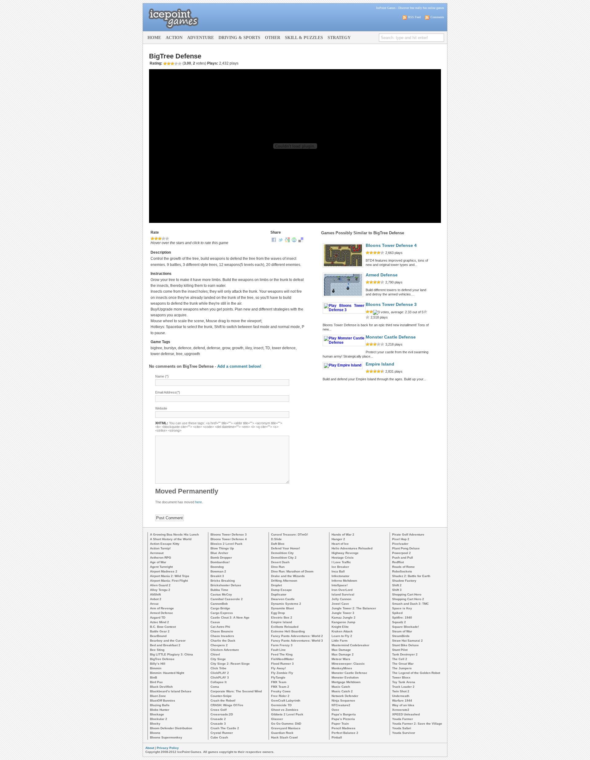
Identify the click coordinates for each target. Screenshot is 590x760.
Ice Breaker (340, 566)
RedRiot (398, 562)
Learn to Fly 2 (342, 636)
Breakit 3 (217, 576)
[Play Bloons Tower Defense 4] (343, 267)
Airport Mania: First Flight (169, 580)
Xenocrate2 (400, 709)
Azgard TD (157, 617)
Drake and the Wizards (288, 576)
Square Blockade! (405, 626)
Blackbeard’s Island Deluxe (170, 691)
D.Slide (276, 539)
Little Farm (340, 640)
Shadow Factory (404, 580)
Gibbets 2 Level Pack (287, 714)
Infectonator (340, 576)
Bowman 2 (218, 571)
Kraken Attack (342, 631)
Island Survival (343, 594)
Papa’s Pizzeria (343, 719)
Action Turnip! (160, 548)
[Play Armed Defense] (343, 297)
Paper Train (340, 723)
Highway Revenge (345, 553)
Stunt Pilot (399, 649)
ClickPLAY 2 (219, 673)
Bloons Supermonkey (166, 737)
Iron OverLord (342, 590)
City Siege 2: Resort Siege (230, 663)
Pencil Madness (344, 728)
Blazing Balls (160, 705)
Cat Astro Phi (220, 626)
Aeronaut (156, 553)
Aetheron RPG (160, 557)
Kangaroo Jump (343, 622)
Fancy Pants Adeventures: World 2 (297, 636)
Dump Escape (281, 590)
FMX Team (278, 682)
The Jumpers (402, 668)
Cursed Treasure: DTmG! (289, 534)
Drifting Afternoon (284, 580)
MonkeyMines (342, 668)
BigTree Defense (162, 659)
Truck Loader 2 (403, 686)
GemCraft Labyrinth (285, 700)
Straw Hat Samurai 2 (407, 640)
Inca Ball (338, 571)
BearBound (158, 636)
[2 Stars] (156, 238)
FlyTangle (278, 677)
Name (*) (162, 376)
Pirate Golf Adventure (408, 534)
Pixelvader (400, 543)
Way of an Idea (403, 705)
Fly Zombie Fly (282, 673)
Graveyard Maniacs (286, 728)
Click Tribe (218, 668)
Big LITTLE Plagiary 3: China (171, 654)
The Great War (403, 663)
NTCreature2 (341, 705)
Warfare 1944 (402, 700)
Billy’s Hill (157, 663)
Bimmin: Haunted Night (167, 673)
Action (174, 37)
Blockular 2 (158, 719)
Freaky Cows (281, 691)
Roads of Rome (403, 566)
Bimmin (155, 668)
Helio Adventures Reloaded (352, 548)
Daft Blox (278, 543)
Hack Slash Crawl (284, 737)
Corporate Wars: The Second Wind (236, 691)
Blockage (157, 714)
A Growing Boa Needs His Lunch (174, 534)
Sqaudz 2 (399, 622)
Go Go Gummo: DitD (286, 723)
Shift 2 (397, 585)
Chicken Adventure (224, 649)
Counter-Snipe (221, 696)
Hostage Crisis (343, 557)
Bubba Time (219, 590)
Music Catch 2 (342, 691)
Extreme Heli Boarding (288, 631)
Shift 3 (397, 590)
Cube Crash (219, 737)
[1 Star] (152, 238)
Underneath (400, 696)
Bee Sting (157, 649)
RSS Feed (414, 17)
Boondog (217, 566)
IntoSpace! (340, 585)
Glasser (277, 719)
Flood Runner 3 (282, 663)
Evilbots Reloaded (284, 626)
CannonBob (219, 603)
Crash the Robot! (222, 700)
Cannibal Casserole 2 (226, 599)
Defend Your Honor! (285, 548)
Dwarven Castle (283, 599)
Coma (214, 686)
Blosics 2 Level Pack (226, 543)
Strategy (339, 37)
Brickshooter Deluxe (225, 585)
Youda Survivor (403, 732)
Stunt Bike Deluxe (405, 645)
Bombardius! (220, 562)
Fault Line (278, 649)
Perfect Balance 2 (345, 732)
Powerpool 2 (401, 553)
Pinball (337, 737)
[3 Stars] (160, 238)
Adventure (200, 37)
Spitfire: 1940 (402, 617)
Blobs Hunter (159, 709)
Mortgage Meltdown (346, 682)
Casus (215, 622)
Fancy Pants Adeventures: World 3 (297, 640)
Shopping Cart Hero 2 (408, 599)
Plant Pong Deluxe (406, 548)
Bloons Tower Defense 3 (391, 304)
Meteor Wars (341, 659)
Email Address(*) (167, 392)
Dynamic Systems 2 (286, 603)
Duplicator (278, 594)
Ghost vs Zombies (284, 709)
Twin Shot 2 (400, 691)
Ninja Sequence (343, 700)
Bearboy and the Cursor (168, 640)
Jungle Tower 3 (343, 613)
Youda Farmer (402, 719)
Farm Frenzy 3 (282, 645)
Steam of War (402, 631)
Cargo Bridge (220, 608)
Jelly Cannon (341, 599)
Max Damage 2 (343, 654)
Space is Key (402, 608)
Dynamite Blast (282, 608)
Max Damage (341, 649)
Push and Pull (402, 557)
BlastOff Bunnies (162, 700)
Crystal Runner (221, 732)
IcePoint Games (385, 8)
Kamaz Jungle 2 (344, 617)
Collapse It (218, 682)
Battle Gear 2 (160, 631)
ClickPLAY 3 (219, 677)
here (198, 502)
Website (161, 408)
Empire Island (380, 364)
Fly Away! (278, 668)
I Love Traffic (341, 562)
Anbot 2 (155, 599)
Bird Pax (156, 682)
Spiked (397, 613)
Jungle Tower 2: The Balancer (354, 608)
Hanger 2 (338, 539)
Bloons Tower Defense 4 (391, 245)
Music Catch (341, 686)
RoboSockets (402, 571)
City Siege (218, 659)
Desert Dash (280, 562)
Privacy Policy (168, 748)
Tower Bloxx (401, 677)
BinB (153, 677)
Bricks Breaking (222, 580)
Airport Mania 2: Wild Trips (169, 576)
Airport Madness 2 (163, 571)
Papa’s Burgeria (344, 714)
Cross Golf (218, 709)
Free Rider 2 (280, 696)
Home (154, 37)
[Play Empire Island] (343, 365)
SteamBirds (401, 636)
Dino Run (278, 566)
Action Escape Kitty (164, 543)
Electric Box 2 (281, 617)
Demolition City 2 (284, 557)
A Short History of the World (170, 539)
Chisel (215, 654)
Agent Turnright (161, 566)
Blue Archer (219, 553)
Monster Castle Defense (391, 337)
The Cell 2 (399, 659)
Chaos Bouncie (221, 631)
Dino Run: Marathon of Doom (292, 571)
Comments (437, 17)
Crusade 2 (218, 719)
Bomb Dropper (221, 557)
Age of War (158, 562)
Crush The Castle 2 (224, 728)
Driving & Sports (239, 37)
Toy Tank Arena (403, 682)
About (149, 748)
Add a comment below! (239, 366)
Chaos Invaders (222, 636)
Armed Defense (382, 275)
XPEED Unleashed (406, 714)
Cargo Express (221, 613)
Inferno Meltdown (344, 580)
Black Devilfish (161, 686)
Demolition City (282, 553)
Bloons (155, 732)
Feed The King (282, 654)
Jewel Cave (340, 603)
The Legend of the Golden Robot (416, 673)
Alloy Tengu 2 (160, 590)
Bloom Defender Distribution (171, 728)
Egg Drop (278, 613)
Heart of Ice (340, 543)
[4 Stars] (163, 238)
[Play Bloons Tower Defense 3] (344, 310)
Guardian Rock (282, 732)
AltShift (155, 594)
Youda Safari (401, 728)
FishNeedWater (282, 659)
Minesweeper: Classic (348, 663)
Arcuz (154, 603)
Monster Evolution (345, 677)
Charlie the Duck (222, 640)
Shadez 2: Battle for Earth (411, 576)
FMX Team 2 (280, 686)
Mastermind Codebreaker (350, 645)
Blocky (155, 723)
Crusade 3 (218, 723)
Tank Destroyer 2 (405, 654)
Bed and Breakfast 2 (165, 645)
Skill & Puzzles (304, 37)
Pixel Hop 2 (400, 539)
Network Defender (345, 696)
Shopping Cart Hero (406, 594)
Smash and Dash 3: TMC (410, 603)
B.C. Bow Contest (163, 626)
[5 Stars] (167, 238)
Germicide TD (281, 705)
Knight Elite (340, 626)
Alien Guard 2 (160, 585)
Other (272, 37)
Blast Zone (158, 696)
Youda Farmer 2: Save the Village (417, 723)
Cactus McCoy (221, 594)
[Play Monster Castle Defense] (344, 342)
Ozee (335, 709)
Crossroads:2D (221, 714)
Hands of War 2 (343, 534)
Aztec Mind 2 (159, 622)
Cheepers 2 (219, 645)
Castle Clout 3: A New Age (230, 617)
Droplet (276, 585)
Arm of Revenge (162, 608)
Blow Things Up (222, 548)
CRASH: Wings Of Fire (226, 705)
